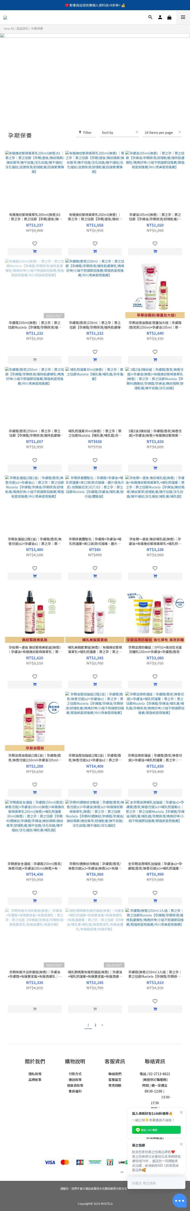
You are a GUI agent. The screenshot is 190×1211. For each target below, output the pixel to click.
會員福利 (75, 1091)
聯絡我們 (114, 1073)
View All (8, 28)
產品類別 (22, 28)
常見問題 (114, 1085)
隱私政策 (34, 1073)
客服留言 (114, 1079)
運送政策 (75, 1079)
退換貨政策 (75, 1085)
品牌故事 (34, 1079)
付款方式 (75, 1073)
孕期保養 (37, 28)
